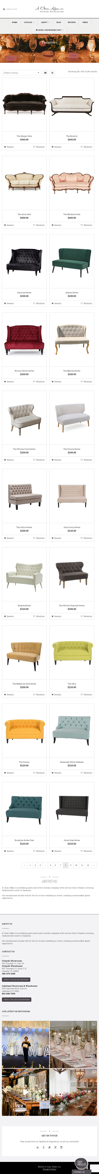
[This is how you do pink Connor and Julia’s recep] (73, 1044)
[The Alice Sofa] (21, 183)
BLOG (58, 22)
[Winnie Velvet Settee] (21, 339)
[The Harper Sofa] (21, 104)
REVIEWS (72, 22)
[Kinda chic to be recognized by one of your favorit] (25, 1044)
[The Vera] (68, 652)
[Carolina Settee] (21, 261)
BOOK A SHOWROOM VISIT (49, 30)
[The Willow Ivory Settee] (21, 417)
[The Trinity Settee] (68, 417)
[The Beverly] (68, 104)
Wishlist (40, 147)
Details (10, 147)
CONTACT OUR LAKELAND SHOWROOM (17, 1000)
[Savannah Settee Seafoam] (68, 730)
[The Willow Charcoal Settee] (68, 574)
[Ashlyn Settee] (68, 261)
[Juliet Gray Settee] (68, 809)
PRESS (85, 22)
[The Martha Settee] (68, 339)
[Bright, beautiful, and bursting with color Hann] (73, 1092)
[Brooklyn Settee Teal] (21, 809)
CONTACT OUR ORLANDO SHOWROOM (16, 980)
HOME (14, 22)
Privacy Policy (49, 1169)
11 (82, 865)
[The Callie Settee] (21, 496)
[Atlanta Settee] (21, 574)
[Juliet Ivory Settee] (68, 496)
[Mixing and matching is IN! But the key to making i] (25, 1092)
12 (88, 865)
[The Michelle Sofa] (68, 183)
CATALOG (28, 22)
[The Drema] (21, 730)
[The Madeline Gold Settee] (21, 652)
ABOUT (44, 22)
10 (76, 865)
